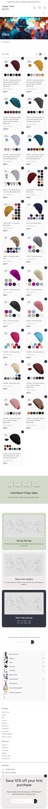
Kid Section (5, 731)
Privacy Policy (6, 758)
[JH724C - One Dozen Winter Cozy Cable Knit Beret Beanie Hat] (35, 413)
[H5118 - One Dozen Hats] (35, 314)
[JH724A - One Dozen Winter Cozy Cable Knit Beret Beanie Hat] (35, 378)
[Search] (44, 13)
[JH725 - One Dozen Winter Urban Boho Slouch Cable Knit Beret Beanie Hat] (12, 449)
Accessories (5, 728)
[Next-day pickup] (24, 603)
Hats (3, 717)
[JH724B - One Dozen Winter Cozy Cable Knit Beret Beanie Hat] (12, 413)
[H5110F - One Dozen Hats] (12, 282)
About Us (4, 745)
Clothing (4, 723)
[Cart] (39, 7)
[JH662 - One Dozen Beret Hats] (12, 250)
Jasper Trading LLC (8, 7)
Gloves (4, 715)
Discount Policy (6, 756)
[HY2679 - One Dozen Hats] (12, 345)
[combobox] (24, 13)
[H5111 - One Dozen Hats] (35, 282)
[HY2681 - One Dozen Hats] (12, 376)
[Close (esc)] (45, 775)
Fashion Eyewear (7, 737)
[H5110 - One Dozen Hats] (35, 249)
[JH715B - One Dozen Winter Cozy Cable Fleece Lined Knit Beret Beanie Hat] (12, 150)
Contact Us (5, 747)
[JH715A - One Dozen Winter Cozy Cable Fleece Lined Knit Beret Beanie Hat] (35, 112)
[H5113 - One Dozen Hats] (12, 314)
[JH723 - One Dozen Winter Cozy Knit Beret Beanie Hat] (12, 184)
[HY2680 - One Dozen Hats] (35, 345)
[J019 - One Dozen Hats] (35, 216)
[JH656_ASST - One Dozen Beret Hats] (35, 184)
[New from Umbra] (24, 565)
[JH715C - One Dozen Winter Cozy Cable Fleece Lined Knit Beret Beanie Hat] (35, 150)
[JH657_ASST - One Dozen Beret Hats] (12, 217)
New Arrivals (5, 712)
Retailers (4, 753)
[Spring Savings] (24, 526)
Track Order (5, 750)
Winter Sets (5, 726)
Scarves (4, 720)
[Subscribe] (35, 801)
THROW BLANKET (7, 734)
